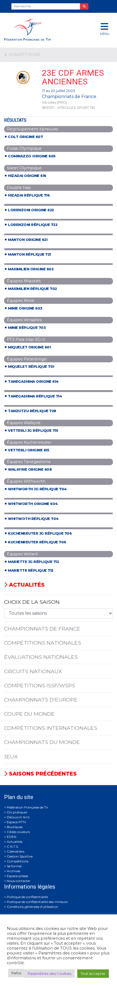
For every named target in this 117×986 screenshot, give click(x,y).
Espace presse (17, 876)
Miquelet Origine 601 (29, 347)
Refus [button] (16, 973)
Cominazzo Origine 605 (32, 156)
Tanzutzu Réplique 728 (32, 411)
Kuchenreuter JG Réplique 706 (40, 533)
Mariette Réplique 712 (30, 570)
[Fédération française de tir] (39, 29)
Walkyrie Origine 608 (30, 469)
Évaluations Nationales (41, 657)
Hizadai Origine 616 (27, 176)
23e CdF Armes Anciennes (73, 77)
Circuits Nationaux (33, 671)
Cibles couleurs (18, 832)
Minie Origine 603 (25, 308)
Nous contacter (18, 881)
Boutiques (15, 827)
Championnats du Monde (42, 742)
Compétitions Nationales (42, 642)
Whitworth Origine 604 (33, 504)
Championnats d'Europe (41, 699)
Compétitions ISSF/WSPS (39, 685)
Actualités (26, 584)
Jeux (11, 756)
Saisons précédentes (42, 773)
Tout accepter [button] (93, 973)
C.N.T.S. (13, 846)
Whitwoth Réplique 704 (33, 519)
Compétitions (17, 861)
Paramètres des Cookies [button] (49, 973)
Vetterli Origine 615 (28, 450)
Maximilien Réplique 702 (32, 289)
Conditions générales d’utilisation (32, 907)
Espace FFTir (16, 822)
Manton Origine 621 (27, 240)
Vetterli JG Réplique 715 (33, 430)
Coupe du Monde (29, 714)
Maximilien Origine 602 (30, 269)
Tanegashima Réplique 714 (35, 396)
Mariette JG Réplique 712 (33, 562)
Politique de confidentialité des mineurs (37, 902)
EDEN (11, 837)
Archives (13, 871)
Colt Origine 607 (25, 137)
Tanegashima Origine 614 (33, 381)
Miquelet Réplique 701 (31, 367)
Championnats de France (42, 628)
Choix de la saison (32, 602)
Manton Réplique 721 (29, 254)
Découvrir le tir (18, 817)
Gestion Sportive (20, 856)
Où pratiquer (17, 812)
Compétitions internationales (50, 728)
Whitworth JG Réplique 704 (37, 489)
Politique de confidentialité (27, 897)
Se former (14, 866)
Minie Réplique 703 (27, 328)
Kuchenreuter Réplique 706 (37, 542)
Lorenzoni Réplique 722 (32, 225)
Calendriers (15, 851)
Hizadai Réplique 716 (29, 195)
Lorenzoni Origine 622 (31, 210)
